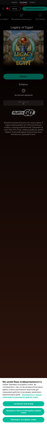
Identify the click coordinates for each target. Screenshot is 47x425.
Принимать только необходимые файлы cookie (23, 412)
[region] (23, 401)
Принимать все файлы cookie (23, 420)
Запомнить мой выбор (23, 404)
